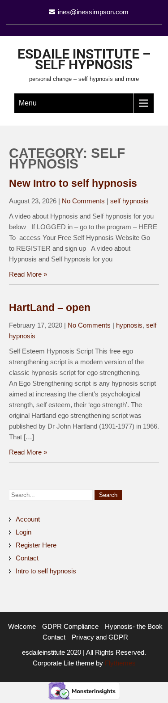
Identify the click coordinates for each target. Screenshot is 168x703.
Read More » (28, 274)
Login (23, 532)
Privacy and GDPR (100, 637)
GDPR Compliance (70, 626)
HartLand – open (49, 307)
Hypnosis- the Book (134, 626)
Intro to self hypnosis (46, 571)
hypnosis (129, 325)
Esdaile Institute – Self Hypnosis (84, 59)
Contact (27, 558)
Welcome (22, 626)
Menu (28, 103)
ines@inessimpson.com (93, 12)
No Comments (83, 201)
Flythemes (119, 663)
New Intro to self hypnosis (73, 183)
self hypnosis (129, 201)
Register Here (36, 545)
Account (28, 519)
